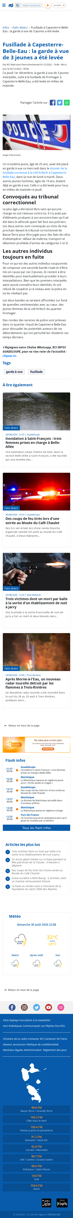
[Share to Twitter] (60, 102)
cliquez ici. (10, 356)
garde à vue (14, 372)
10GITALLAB (53, 1214)
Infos (6, 1020)
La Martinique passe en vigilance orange (42, 810)
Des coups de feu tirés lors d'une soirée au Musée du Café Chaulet (43, 792)
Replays (14, 1020)
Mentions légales (13, 1050)
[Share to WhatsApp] (67, 102)
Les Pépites (47, 1026)
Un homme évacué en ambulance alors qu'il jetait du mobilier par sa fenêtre (44, 819)
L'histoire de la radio (15, 1038)
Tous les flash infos (36, 828)
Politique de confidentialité (42, 1044)
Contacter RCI (36, 1038)
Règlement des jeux (54, 1050)
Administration (33, 1050)
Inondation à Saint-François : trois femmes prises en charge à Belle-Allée (43, 771)
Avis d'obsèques (12, 1026)
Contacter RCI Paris (55, 1038)
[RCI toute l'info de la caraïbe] (11, 5)
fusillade (36, 372)
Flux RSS (60, 1026)
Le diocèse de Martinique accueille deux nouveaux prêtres (41, 802)
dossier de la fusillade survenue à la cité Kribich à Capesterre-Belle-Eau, (35, 172)
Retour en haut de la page (24, 725)
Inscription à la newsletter (34, 1020)
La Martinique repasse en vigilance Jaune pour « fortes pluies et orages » (42, 781)
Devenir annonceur (14, 1044)
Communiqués (31, 1026)
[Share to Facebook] (52, 102)
